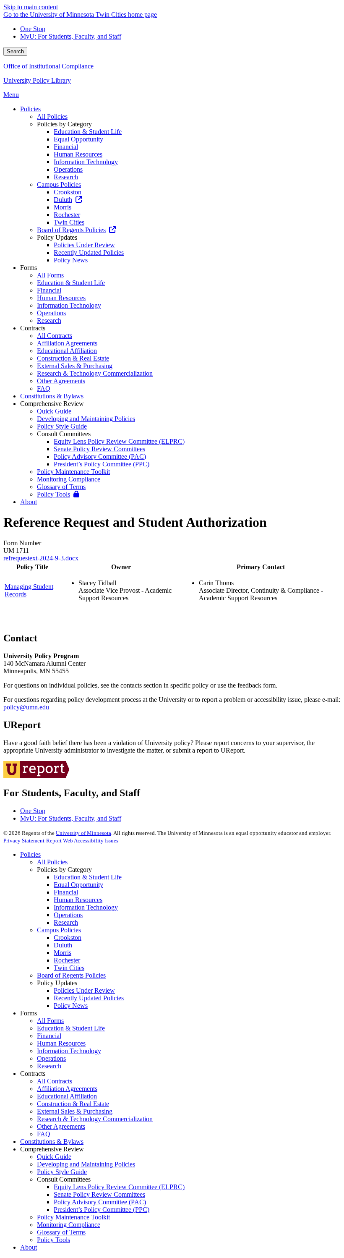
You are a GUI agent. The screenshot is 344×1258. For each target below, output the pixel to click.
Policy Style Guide (62, 1171)
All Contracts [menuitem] (54, 335)
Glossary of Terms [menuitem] (61, 486)
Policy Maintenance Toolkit (73, 1217)
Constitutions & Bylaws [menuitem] (51, 396)
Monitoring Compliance (68, 1224)
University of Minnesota (83, 833)
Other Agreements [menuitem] (61, 380)
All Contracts (54, 1081)
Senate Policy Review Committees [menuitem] (99, 448)
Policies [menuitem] (30, 108)
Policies (30, 854)
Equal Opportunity (78, 884)
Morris (62, 952)
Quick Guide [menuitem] (54, 411)
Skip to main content (30, 6)
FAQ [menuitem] (43, 388)
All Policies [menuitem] (52, 116)
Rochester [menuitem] (67, 214)
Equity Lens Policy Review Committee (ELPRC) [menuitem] (119, 441)
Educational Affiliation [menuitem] (67, 350)
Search (15, 51)
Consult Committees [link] (64, 433)
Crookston (67, 937)
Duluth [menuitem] (63, 199)
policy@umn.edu (26, 707)
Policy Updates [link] (57, 237)
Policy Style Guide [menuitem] (62, 426)
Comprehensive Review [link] (52, 403)
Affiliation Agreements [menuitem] (67, 343)
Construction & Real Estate (73, 1103)
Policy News (71, 1005)
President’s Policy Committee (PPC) (101, 1209)
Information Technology (86, 907)
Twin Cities (69, 967)
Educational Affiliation (67, 1096)
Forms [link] (28, 267)
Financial (66, 892)
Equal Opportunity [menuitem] (78, 139)
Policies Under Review (84, 990)
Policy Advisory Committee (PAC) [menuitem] (100, 456)
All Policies (52, 862)
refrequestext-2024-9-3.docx (40, 558)
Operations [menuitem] (68, 169)
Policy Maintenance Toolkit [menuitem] (73, 471)
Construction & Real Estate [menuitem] (73, 358)
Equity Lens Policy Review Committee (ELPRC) (119, 1186)
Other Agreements (61, 1126)
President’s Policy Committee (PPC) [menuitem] (101, 464)
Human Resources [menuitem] (78, 154)
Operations (68, 914)
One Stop (32, 28)
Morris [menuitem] (62, 207)
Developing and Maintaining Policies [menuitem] (86, 418)
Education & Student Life (88, 877)
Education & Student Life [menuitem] (88, 131)
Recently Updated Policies (89, 998)
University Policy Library (37, 80)
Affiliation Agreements (67, 1088)
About (28, 1247)
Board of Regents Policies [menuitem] (71, 229)
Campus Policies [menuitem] (59, 184)
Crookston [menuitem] (67, 192)
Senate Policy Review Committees (99, 1194)
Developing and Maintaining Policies (86, 1164)
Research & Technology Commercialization (95, 1118)
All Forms (50, 1020)
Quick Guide (54, 1156)
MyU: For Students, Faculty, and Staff (70, 36)
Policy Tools (53, 1239)
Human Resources (78, 899)
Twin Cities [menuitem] (69, 222)
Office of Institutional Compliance (48, 66)
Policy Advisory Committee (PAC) (100, 1202)
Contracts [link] (32, 328)
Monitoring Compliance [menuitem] (68, 479)
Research (66, 922)
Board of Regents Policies (71, 975)
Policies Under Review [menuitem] (84, 244)
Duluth (63, 945)
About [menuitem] (28, 501)
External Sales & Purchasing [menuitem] (74, 365)
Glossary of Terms (61, 1232)
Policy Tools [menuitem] (53, 494)
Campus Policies (59, 930)
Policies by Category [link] (64, 124)
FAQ (43, 1134)
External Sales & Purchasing (74, 1111)
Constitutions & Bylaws (51, 1141)
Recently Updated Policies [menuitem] (89, 252)
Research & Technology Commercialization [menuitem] (95, 373)
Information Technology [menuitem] (86, 161)
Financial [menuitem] (66, 146)
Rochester (67, 960)
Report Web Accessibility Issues (82, 840)
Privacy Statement (23, 840)
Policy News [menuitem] (71, 260)
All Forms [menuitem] (50, 275)
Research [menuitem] (66, 176)
